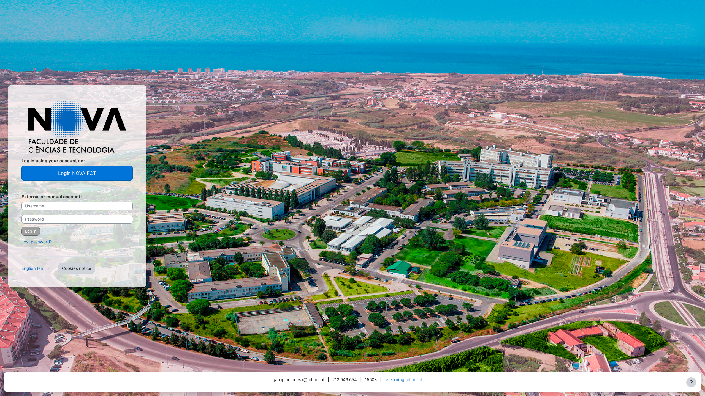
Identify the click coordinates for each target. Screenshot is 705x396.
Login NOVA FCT (77, 173)
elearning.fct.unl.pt (404, 379)
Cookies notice (76, 268)
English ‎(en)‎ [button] (33, 268)
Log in (30, 231)
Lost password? (36, 241)
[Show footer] (691, 382)
